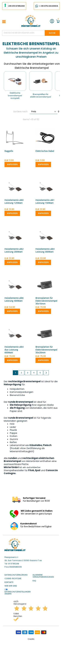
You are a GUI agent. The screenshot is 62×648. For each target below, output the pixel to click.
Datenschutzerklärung (16, 575)
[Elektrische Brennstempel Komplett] (15, 81)
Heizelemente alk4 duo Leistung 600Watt (14, 349)
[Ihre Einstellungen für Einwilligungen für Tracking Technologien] (5, 5)
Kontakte (9, 582)
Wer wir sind (11, 586)
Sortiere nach (20, 111)
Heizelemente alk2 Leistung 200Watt (14, 250)
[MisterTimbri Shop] (31, 21)
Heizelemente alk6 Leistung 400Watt (14, 299)
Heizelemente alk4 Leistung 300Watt (45, 250)
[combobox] (31, 33)
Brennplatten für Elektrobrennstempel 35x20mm (46, 349)
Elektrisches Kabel (45, 151)
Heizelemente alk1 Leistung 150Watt (45, 201)
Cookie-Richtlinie (13, 578)
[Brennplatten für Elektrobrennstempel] (41, 81)
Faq (34, 581)
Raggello (9, 151)
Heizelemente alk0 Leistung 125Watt (14, 201)
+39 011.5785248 (16, 6)
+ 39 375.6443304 (48, 6)
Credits (31, 639)
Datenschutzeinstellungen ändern (18, 592)
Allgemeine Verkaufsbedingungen (43, 576)
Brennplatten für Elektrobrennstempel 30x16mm (46, 300)
